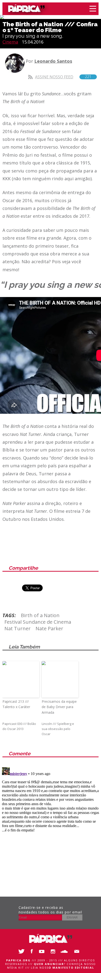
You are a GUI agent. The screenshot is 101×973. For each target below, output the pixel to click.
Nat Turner (17, 628)
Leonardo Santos (53, 61)
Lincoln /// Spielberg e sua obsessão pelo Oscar (58, 728)
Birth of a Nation (40, 615)
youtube (43, 951)
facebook (32, 951)
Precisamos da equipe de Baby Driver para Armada (59, 707)
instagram (54, 951)
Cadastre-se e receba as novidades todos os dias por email (50, 909)
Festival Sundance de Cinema (37, 622)
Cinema (10, 42)
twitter (21, 951)
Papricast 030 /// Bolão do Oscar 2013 (19, 726)
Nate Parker (49, 628)
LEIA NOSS (62, 967)
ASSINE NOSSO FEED (63, 77)
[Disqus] (50, 826)
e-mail (76, 951)
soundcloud (65, 951)
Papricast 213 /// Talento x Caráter (16, 704)
